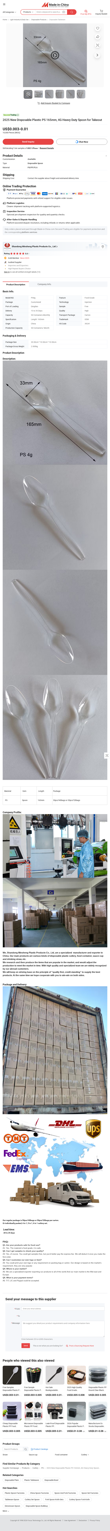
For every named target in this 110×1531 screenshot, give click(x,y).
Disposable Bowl (51, 1480)
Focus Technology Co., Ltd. (37, 1520)
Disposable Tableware (57, 19)
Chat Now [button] (83, 142)
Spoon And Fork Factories (65, 1493)
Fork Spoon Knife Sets (54, 1499)
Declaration (83, 1520)
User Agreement (70, 1520)
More (5, 1511)
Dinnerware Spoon (12, 1506)
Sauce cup (33, 1454)
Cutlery (84, 1454)
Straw (5, 1454)
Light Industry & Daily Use (19, 19)
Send (26, 1345)
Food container (61, 1454)
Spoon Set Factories (90, 1493)
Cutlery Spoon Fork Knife (79, 1499)
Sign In (7, 272)
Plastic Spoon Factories (14, 1493)
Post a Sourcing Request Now (80, 1345)
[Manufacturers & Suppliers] (55, 4)
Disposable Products (38, 19)
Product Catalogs (40, 1449)
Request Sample (47, 148)
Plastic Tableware (31, 1480)
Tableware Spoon (12, 1499)
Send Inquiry (28, 141)
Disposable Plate (12, 1480)
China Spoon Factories (39, 1493)
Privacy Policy (95, 1520)
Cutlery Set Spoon (32, 1499)
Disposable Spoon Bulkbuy (37, 1506)
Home (5, 19)
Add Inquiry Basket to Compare (55, 103)
